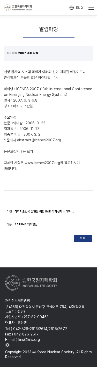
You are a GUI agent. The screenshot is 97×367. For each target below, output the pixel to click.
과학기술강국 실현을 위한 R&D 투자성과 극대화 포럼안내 (45, 211)
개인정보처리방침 (17, 301)
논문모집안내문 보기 (18, 151)
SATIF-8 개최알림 (26, 224)
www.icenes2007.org (42, 163)
